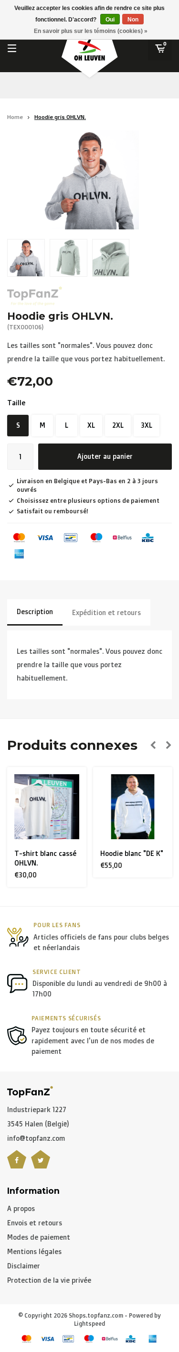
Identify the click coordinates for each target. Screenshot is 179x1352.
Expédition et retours (106, 612)
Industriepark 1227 (36, 1109)
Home (15, 116)
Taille (16, 403)
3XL (146, 425)
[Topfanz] (34, 296)
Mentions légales (34, 1251)
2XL (118, 425)
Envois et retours (34, 1223)
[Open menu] (11, 48)
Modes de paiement (38, 1237)
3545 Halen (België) (38, 1124)
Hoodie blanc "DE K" (93, 853)
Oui (110, 19)
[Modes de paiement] (19, 537)
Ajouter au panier (105, 456)
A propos (21, 1208)
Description (35, 611)
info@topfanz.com (36, 1138)
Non (132, 19)
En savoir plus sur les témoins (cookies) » (90, 31)
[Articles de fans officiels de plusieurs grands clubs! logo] (30, 1091)
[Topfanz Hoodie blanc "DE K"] (94, 806)
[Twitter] (40, 1165)
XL (91, 425)
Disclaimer (23, 1266)
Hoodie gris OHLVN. (60, 116)
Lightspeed (89, 1323)
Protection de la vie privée (49, 1280)
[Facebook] (16, 1165)
